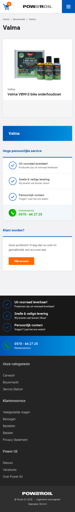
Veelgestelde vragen (16, 412)
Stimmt (43, 503)
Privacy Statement (15, 440)
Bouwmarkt (19, 19)
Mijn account (21, 261)
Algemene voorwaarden (48, 499)
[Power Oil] (37, 6)
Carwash (9, 375)
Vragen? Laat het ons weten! (33, 196)
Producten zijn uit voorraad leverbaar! (38, 165)
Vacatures (10, 470)
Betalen (8, 433)
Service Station (13, 389)
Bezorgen (9, 419)
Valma (14, 133)
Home (6, 19)
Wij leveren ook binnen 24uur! (34, 181)
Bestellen (9, 426)
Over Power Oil (13, 476)
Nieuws (8, 463)
